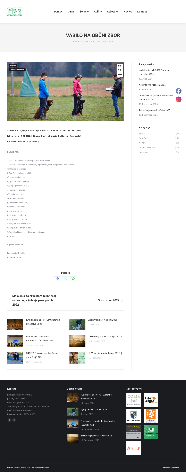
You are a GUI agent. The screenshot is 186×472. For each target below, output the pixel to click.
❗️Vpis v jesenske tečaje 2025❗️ (105, 353)
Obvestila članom (17, 70)
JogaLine (175, 468)
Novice (13, 66)
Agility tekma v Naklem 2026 (102, 319)
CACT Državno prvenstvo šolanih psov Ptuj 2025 (42, 355)
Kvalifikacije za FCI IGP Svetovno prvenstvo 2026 (43, 321)
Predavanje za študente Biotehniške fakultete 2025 (39, 338)
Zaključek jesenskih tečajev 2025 (105, 336)
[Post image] (15, 324)
